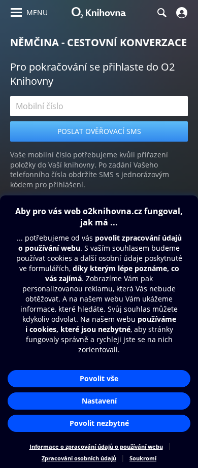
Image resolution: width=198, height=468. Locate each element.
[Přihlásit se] (180, 12)
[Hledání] (161, 12)
